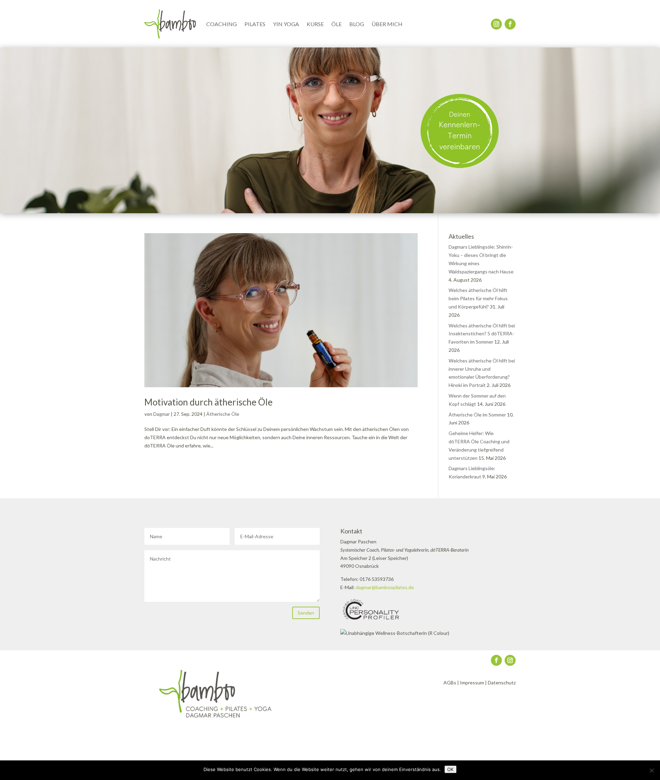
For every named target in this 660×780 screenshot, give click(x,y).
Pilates (254, 24)
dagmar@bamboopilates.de (385, 587)
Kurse (315, 24)
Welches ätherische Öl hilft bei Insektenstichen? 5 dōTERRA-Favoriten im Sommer (482, 334)
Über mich (387, 24)
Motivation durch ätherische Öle (208, 402)
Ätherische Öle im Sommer (477, 415)
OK (450, 769)
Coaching (221, 24)
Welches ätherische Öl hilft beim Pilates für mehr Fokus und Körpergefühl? (478, 298)
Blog (356, 24)
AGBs (449, 682)
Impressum (472, 682)
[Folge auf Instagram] (496, 24)
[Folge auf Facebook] (510, 24)
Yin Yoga (286, 24)
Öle (336, 24)
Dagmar (161, 414)
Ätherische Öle (222, 414)
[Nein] (651, 770)
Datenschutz (502, 682)
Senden (306, 613)
